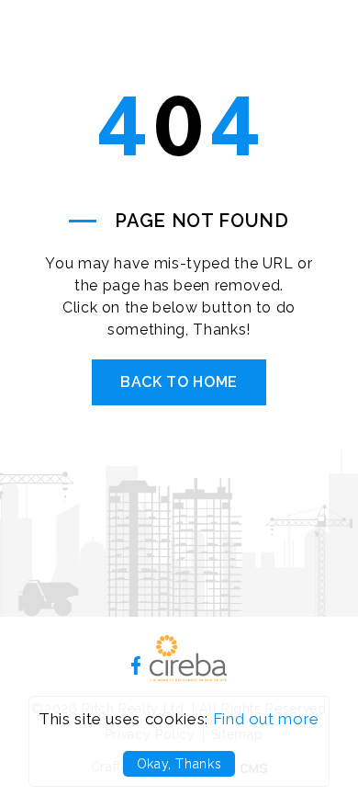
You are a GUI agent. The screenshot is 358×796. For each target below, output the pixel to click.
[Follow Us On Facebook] (135, 664)
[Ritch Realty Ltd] (105, 68)
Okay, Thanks (179, 763)
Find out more (266, 719)
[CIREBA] (188, 675)
